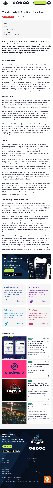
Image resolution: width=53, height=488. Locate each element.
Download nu (9, 270)
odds (42, 210)
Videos (4, 465)
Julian (18, 16)
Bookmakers (5, 460)
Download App (40, 3)
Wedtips (4, 467)
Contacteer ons (6, 473)
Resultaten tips (6, 471)
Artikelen (4, 458)
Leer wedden (5, 462)
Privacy (29, 469)
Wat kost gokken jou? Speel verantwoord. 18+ (33, 472)
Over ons (4, 456)
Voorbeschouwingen (8, 16)
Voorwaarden (31, 466)
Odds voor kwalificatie (24, 230)
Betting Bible (5, 469)
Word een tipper (31, 461)
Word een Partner (32, 458)
